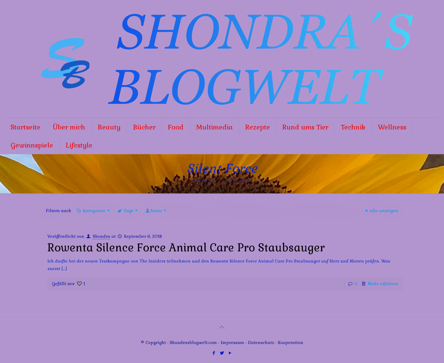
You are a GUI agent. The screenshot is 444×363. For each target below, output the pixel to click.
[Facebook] (214, 353)
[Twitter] (222, 353)
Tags (128, 210)
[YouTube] (230, 353)
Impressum (232, 342)
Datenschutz (261, 342)
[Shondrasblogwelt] (222, 59)
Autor (156, 210)
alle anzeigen (384, 210)
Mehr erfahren (383, 283)
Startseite (203, 180)
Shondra (101, 236)
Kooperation (290, 342)
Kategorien (94, 210)
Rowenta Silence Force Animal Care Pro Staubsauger (186, 248)
